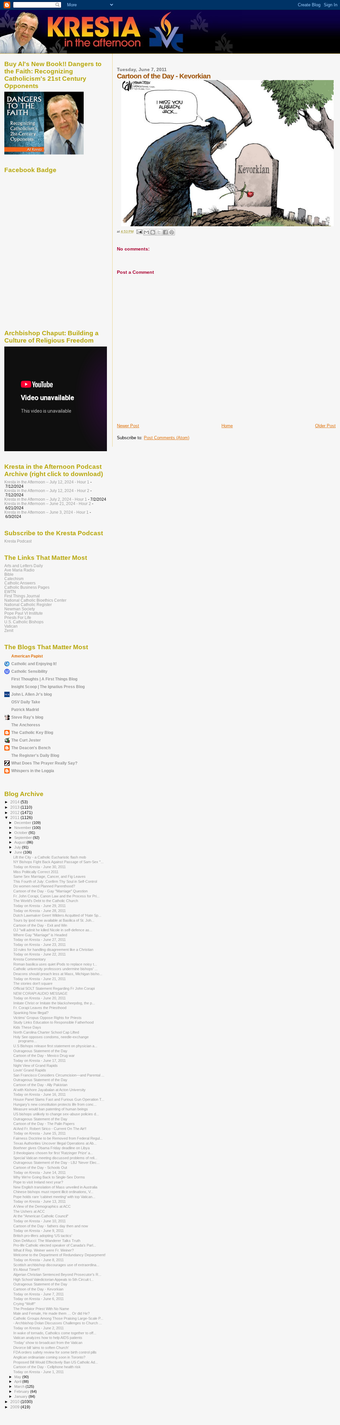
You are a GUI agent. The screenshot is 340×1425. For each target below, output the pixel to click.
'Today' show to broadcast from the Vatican (47, 1343)
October (21, 833)
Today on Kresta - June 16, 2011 (39, 1094)
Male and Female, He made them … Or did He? (51, 1313)
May (18, 1377)
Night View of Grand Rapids (35, 1066)
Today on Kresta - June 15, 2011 (39, 1133)
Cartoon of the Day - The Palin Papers (44, 1124)
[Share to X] (159, 232)
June (18, 852)
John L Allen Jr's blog (31, 694)
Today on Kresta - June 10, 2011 (39, 1221)
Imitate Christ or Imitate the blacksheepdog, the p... (54, 1003)
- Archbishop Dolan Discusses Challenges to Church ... (57, 1323)
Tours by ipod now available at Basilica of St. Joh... (53, 920)
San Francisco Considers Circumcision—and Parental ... (58, 1075)
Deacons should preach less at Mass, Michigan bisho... (57, 974)
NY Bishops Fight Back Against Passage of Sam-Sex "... (58, 862)
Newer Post (128, 425)
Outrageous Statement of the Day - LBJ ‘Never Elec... (56, 1163)
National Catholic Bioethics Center (35, 600)
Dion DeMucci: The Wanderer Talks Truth (46, 1241)
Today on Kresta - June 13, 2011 (39, 1201)
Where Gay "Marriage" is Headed (40, 935)
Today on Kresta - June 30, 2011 (39, 867)
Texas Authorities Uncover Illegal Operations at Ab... (55, 1143)
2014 (15, 802)
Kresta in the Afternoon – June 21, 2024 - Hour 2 (47, 503)
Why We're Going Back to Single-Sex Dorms (49, 1177)
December (23, 823)
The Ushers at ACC (29, 1211)
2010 (15, 1401)
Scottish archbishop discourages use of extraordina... (56, 1265)
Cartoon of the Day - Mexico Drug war (44, 1056)
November (23, 828)
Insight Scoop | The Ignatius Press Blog (48, 686)
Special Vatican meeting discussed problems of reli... (55, 1158)
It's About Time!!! (26, 1270)
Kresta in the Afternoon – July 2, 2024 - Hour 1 (45, 499)
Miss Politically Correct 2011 (35, 872)
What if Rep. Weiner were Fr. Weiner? (43, 1250)
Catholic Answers (20, 583)
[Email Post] (138, 231)
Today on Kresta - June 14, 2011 (39, 1172)
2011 (15, 817)
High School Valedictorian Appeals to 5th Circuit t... (53, 1279)
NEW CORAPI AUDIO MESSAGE (40, 993)
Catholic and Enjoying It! (34, 664)
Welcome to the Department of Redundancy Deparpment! (59, 1255)
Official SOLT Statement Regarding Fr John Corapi (54, 988)
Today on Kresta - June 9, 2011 (38, 1231)
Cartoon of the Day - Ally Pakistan (40, 1085)
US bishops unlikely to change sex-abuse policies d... (56, 1114)
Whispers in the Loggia (32, 770)
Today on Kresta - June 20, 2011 (39, 998)
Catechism (14, 578)
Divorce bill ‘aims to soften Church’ (41, 1348)
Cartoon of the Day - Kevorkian (38, 1289)
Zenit (8, 630)
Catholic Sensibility (29, 671)
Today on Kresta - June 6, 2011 (38, 1299)
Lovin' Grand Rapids (29, 1070)
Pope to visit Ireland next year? (38, 1182)
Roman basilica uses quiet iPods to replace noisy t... (55, 964)
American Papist (27, 656)
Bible (9, 574)
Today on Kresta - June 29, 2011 (39, 906)
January (21, 1396)
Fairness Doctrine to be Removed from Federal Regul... (58, 1138)
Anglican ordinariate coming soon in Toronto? (49, 1357)
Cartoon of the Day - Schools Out (40, 1168)
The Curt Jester (26, 740)
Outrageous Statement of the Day (40, 1051)
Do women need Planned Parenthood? (44, 886)
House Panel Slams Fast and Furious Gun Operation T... (58, 1099)
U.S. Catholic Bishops (23, 622)
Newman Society (19, 609)
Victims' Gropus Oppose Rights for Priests (47, 1018)
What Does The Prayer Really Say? (44, 763)
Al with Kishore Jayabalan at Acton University (49, 1090)
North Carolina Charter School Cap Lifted (46, 1032)
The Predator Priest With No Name (41, 1309)
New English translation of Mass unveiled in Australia (55, 1187)
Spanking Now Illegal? (30, 1013)
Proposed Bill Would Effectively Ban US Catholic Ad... (55, 1362)
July (18, 847)
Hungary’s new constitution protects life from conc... (55, 1104)
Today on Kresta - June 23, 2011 (39, 945)
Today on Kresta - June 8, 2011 (38, 1260)
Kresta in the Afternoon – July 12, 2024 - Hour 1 (46, 482)
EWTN (10, 591)
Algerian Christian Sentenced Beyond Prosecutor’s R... (57, 1274)
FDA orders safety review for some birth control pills (55, 1352)
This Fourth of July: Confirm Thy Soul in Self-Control (55, 881)
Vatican (11, 626)
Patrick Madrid (25, 709)
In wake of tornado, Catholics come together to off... (54, 1333)
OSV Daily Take (25, 702)
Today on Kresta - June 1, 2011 (38, 1372)
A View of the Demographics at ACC (42, 1206)
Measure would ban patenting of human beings (50, 1109)
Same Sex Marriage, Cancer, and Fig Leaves (49, 876)
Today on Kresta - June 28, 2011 (39, 911)
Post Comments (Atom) (166, 437)
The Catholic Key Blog (32, 732)
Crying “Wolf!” (24, 1304)
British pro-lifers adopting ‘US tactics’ (42, 1236)
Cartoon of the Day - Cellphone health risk (47, 1367)
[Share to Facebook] (165, 232)
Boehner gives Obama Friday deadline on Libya (51, 1148)
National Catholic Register (28, 604)
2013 (15, 807)
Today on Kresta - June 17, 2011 (39, 1061)
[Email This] (146, 232)
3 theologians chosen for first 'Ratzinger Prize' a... (53, 1153)
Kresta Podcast (18, 541)
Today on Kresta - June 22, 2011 (39, 954)
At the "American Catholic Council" (40, 1216)
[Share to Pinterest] (171, 232)
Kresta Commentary (29, 959)
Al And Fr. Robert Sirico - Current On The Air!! (49, 1129)
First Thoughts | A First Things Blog (44, 679)
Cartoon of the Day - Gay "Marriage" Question (50, 891)
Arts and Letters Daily (23, 565)
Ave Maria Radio (19, 570)
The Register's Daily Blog (35, 755)
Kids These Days (27, 1027)
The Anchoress (25, 725)
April (18, 1381)
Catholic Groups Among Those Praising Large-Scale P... (58, 1318)
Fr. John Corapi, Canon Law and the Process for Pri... (56, 896)
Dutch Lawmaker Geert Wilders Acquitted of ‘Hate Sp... (57, 915)
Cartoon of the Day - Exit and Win (40, 925)
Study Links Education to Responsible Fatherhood (53, 1022)
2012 (15, 812)
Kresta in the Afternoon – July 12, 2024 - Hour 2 (46, 490)
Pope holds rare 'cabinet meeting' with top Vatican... (54, 1197)
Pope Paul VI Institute (23, 613)
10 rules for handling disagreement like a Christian (53, 950)
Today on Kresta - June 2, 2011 (38, 1328)
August (20, 842)
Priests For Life (17, 617)
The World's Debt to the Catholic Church (45, 901)
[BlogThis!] (152, 232)
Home (227, 425)
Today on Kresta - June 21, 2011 (39, 979)
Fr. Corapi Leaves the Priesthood (39, 1008)
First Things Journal (22, 596)
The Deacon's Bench (30, 748)
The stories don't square (32, 983)
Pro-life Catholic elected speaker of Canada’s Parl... (54, 1245)
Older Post (325, 425)
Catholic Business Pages (26, 587)
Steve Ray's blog (27, 717)
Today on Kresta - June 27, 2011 (39, 940)
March (20, 1386)
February (22, 1391)
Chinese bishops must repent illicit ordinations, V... (53, 1192)
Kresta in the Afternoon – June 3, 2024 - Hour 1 (46, 512)
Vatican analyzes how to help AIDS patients (47, 1338)
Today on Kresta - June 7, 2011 (38, 1294)
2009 (15, 1407)
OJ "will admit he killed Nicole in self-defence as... (52, 930)
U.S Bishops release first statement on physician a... (55, 1046)
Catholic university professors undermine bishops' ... (55, 969)
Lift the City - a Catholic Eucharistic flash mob (49, 857)
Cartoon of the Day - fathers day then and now (50, 1226)
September (23, 838)
